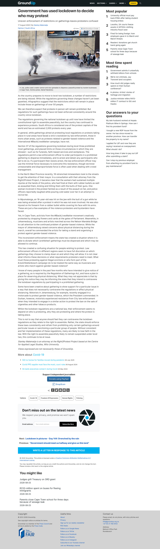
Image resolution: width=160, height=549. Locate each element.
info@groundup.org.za (111, 521)
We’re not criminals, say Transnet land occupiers (120, 78)
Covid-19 (38, 354)
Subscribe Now (68, 424)
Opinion (21, 28)
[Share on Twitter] (57, 391)
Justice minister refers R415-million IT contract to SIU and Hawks (123, 101)
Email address (27, 424)
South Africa (30, 28)
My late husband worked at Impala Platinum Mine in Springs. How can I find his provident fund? (121, 123)
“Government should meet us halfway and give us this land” (59, 443)
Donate (133, 3)
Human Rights (67, 398)
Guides (113, 3)
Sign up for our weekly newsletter (72, 523)
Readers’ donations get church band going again (123, 43)
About (62, 517)
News (92, 3)
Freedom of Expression (49, 398)
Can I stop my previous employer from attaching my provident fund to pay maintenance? (122, 163)
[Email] (61, 391)
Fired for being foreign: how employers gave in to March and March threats (124, 36)
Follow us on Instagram (68, 540)
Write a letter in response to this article (59, 450)
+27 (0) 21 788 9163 (110, 524)
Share (77, 28)
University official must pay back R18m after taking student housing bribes (124, 18)
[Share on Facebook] (53, 391)
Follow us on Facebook (68, 534)
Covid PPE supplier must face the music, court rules (43, 364)
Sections (102, 3)
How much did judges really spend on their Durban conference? (122, 86)
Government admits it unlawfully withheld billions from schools (124, 71)
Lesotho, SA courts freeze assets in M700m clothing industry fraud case (121, 27)
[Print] (64, 391)
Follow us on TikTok (67, 531)
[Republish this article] (68, 391)
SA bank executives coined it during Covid (39, 369)
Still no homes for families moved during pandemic (43, 360)
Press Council (44, 524)
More (122, 3)
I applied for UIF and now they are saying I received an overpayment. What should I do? (121, 146)
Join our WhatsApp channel (70, 545)
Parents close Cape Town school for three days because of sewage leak (123, 51)
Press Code (38, 526)
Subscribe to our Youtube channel (72, 543)
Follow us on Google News (69, 528)
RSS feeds (64, 526)
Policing (79, 398)
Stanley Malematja (41, 25)
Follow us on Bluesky (67, 537)
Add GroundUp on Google (90, 28)
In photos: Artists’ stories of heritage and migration (122, 93)
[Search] (140, 3)
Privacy (63, 520)
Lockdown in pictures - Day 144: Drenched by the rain (52, 438)
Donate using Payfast (59, 379)
